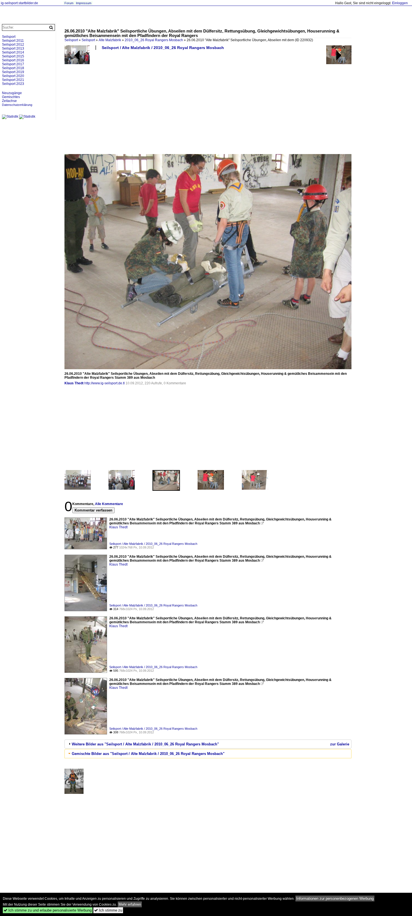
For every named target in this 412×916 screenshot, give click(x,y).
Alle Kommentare (109, 504)
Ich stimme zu (108, 910)
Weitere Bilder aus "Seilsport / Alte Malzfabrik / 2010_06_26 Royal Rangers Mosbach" (145, 744)
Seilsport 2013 (13, 48)
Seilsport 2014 (13, 52)
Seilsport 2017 (13, 64)
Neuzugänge (12, 93)
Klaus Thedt (74, 383)
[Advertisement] (232, 104)
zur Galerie (339, 744)
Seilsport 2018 (13, 68)
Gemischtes (11, 97)
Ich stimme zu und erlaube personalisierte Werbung (48, 910)
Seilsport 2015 (13, 56)
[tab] (207, 744)
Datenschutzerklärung (17, 104)
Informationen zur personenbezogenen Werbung (335, 898)
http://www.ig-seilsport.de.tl (104, 383)
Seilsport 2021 (13, 80)
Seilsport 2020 (13, 76)
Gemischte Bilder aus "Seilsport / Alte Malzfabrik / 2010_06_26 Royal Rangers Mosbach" (148, 754)
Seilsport (88, 40)
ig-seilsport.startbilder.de (19, 3)
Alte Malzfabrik (110, 40)
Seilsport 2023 (13, 84)
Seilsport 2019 (13, 72)
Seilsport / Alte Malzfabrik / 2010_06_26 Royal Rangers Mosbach (163, 47)
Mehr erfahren (130, 904)
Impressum (83, 3)
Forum (68, 3)
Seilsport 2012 (13, 45)
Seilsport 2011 (13, 41)
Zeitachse (9, 101)
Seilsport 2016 (13, 60)
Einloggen (400, 3)
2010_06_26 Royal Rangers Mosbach (154, 40)
